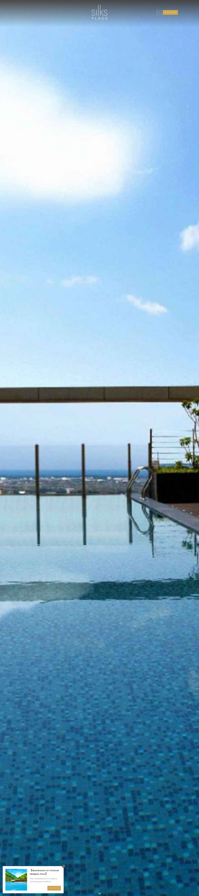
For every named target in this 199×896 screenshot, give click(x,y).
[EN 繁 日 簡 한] (159, 12)
